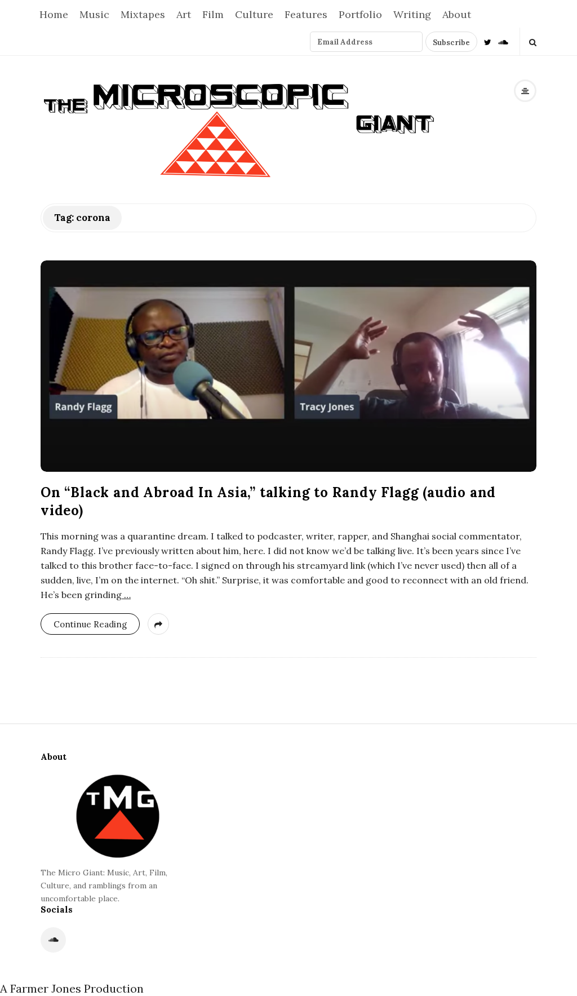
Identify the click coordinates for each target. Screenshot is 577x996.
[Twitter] (487, 41)
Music (94, 14)
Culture (254, 14)
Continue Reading (90, 624)
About (456, 14)
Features (306, 14)
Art (183, 14)
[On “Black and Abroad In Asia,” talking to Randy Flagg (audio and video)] (288, 366)
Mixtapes (143, 14)
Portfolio (360, 14)
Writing (412, 14)
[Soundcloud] (503, 41)
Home (53, 14)
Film (213, 14)
